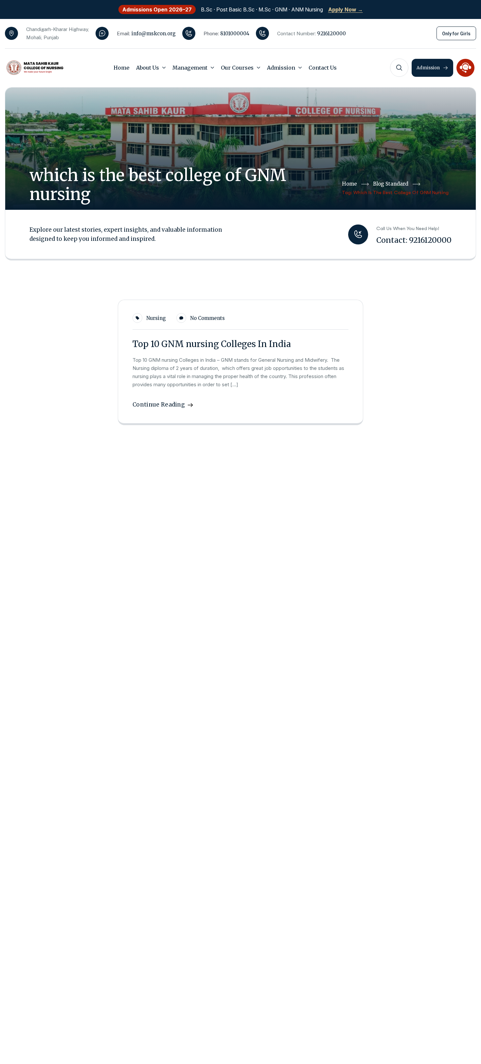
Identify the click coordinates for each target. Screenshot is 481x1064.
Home (349, 184)
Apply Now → (345, 9)
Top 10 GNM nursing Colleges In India (212, 344)
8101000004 (234, 33)
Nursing (156, 318)
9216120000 (331, 33)
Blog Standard (390, 184)
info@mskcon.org (154, 33)
